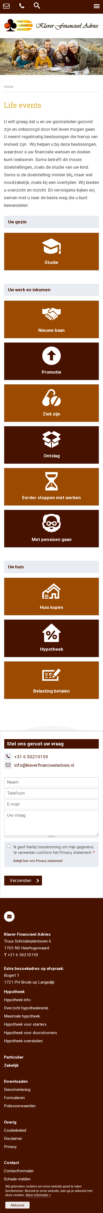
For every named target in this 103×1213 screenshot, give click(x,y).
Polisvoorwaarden (20, 1106)
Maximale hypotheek (22, 1016)
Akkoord (17, 1205)
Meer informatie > (38, 1195)
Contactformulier (19, 1171)
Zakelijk (11, 1065)
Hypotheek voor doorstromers (30, 1032)
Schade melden (17, 1179)
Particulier (14, 1057)
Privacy (10, 1146)
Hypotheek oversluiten (23, 1041)
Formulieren (14, 1097)
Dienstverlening (17, 1089)
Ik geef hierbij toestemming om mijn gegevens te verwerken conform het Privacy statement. (54, 850)
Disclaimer (13, 1138)
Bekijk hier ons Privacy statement (38, 861)
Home (8, 86)
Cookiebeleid (15, 1130)
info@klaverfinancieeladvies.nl (44, 765)
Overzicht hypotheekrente (26, 1008)
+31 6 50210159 (31, 756)
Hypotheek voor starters (25, 1024)
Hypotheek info (17, 1000)
